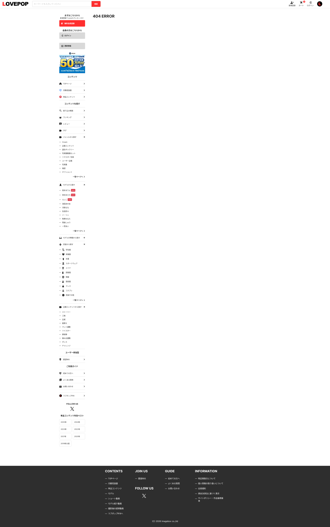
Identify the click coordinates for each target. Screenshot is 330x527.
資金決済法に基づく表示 (208, 493)
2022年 (77, 429)
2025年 (64, 422)
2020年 (77, 436)
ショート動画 (114, 498)
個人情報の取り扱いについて (210, 483)
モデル (111, 493)
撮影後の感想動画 (116, 508)
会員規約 (202, 488)
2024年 (77, 422)
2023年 (64, 429)
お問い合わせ (174, 488)
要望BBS (142, 478)
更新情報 (67, 46)
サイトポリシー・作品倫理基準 (210, 499)
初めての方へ (174, 478)
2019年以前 (65, 443)
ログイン (67, 35)
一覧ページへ (78, 177)
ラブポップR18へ (115, 513)
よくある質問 (174, 483)
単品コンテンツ (115, 488)
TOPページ (113, 478)
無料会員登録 (69, 23)
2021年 (63, 436)
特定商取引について (207, 478)
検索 (96, 4)
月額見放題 (113, 483)
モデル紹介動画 (115, 503)
